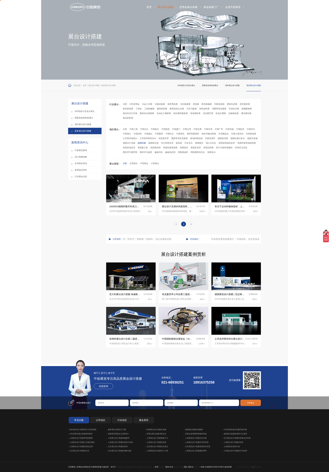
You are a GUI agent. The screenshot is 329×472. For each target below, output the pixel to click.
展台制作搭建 (178, 467)
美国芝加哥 (196, 148)
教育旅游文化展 (177, 109)
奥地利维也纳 (196, 138)
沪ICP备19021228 (244, 467)
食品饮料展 (128, 118)
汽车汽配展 (191, 109)
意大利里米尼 (167, 143)
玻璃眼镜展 (246, 109)
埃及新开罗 (164, 138)
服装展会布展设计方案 (117, 429)
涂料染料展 (204, 109)
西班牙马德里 (146, 152)
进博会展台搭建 (188, 7)
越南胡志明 (170, 152)
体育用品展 (172, 104)
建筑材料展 (162, 109)
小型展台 (155, 163)
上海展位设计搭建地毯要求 (119, 438)
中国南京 (155, 129)
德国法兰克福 (129, 143)
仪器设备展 (160, 104)
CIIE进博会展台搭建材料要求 (81, 434)
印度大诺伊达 (237, 134)
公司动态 (100, 420)
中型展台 (144, 163)
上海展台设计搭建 (123, 467)
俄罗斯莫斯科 (193, 134)
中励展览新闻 (81, 150)
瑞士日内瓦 (211, 143)
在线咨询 (103, 386)
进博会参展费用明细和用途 (196, 434)
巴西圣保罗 (210, 138)
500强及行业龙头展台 (186, 85)
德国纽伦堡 (153, 143)
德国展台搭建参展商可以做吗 (235, 434)
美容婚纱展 (195, 113)
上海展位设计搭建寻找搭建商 (81, 438)
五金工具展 (147, 104)
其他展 (196, 104)
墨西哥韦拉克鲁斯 (179, 138)
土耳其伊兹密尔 (130, 138)
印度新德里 (251, 134)
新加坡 (179, 143)
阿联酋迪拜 (183, 152)
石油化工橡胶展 (164, 113)
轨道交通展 (221, 113)
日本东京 (188, 143)
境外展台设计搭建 (232, 85)
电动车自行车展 (130, 113)
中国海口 (127, 134)
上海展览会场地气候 (232, 446)
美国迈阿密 (208, 148)
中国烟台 (148, 134)
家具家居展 (128, 109)
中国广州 (219, 129)
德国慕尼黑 (223, 138)
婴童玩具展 (232, 104)
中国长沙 (170, 134)
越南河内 (158, 152)
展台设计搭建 (165, 7)
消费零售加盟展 (219, 109)
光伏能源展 (185, 104)
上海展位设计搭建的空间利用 (196, 442)
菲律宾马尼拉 (241, 148)
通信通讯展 (246, 113)
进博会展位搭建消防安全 (156, 434)
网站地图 (257, 467)
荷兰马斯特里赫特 (224, 148)
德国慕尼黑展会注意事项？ (119, 434)
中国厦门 (176, 129)
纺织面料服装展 (180, 113)
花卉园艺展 (208, 113)
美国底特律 (155, 148)
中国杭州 (240, 129)
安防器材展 (245, 104)
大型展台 (133, 163)
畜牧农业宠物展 (147, 113)
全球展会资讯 (81, 163)
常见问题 (79, 420)
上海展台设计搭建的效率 (233, 442)
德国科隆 (142, 143)
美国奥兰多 (143, 148)
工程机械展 (149, 109)
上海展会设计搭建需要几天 (157, 438)
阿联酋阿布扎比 (198, 152)
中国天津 (208, 129)
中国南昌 (165, 129)
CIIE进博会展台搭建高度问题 (235, 429)
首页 (149, 7)
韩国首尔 (211, 152)
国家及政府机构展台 (210, 85)
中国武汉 (251, 129)
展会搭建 (197, 467)
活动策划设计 (147, 467)
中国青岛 (180, 134)
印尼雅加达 (223, 134)
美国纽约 (184, 148)
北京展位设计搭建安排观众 (157, 446)
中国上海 (133, 129)
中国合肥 (197, 129)
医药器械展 (207, 104)
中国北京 (144, 129)
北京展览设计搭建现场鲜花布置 (197, 446)
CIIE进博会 (134, 104)
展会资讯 (143, 420)
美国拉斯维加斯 (170, 148)
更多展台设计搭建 (108, 85)
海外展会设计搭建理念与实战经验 (82, 429)
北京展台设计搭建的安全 (79, 451)
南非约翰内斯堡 (209, 134)
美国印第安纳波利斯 (246, 143)
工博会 (139, 109)
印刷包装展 (219, 104)
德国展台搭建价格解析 (194, 429)
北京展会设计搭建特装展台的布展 (237, 438)
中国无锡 (229, 129)
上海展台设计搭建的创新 (156, 442)
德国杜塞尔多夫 (237, 138)
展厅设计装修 (136, 467)
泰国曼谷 (199, 143)
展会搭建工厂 (211, 7)
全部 (125, 104)
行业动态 (122, 420)
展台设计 (161, 467)
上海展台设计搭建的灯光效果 (235, 451)
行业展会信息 (81, 176)
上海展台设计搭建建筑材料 (196, 451)
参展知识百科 (81, 170)
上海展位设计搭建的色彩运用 (81, 446)
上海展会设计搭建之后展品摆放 (82, 442)
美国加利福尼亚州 (226, 143)
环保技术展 (234, 109)
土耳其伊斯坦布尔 (148, 138)
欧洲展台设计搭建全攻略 (156, 429)
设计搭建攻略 (81, 157)
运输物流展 (233, 113)
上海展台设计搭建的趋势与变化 (120, 442)
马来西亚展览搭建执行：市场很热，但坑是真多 (235, 239)
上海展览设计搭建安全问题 (196, 438)
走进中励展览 (233, 7)
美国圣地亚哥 (129, 148)
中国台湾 (187, 129)
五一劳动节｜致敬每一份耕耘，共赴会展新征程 (147, 239)
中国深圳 (138, 134)
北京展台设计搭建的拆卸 (118, 446)
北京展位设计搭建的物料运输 (119, 451)
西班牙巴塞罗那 (130, 152)
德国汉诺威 (252, 138)
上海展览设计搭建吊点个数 (157, 451)
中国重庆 (159, 134)
